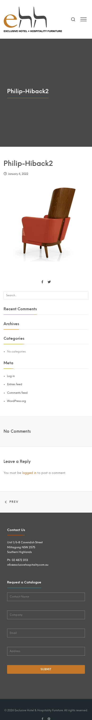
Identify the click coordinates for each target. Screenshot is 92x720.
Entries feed (14, 384)
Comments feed (17, 392)
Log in (11, 376)
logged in (29, 473)
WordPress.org (16, 401)
